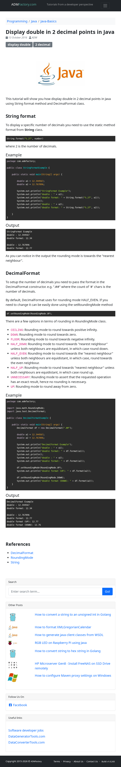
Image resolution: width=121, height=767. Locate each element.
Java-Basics (48, 21)
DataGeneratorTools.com (26, 736)
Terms (57, 761)
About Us (78, 761)
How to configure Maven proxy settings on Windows (73, 675)
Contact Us (92, 761)
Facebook (19, 705)
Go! (107, 591)
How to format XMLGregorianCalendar (63, 627)
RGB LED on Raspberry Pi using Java (61, 643)
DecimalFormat (22, 553)
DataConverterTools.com (26, 742)
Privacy (67, 761)
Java (34, 21)
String (15, 562)
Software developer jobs (26, 730)
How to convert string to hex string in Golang (68, 651)
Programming (17, 21)
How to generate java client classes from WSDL (69, 635)
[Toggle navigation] (105, 6)
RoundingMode (22, 557)
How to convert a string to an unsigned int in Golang (73, 614)
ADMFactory (36, 761)
